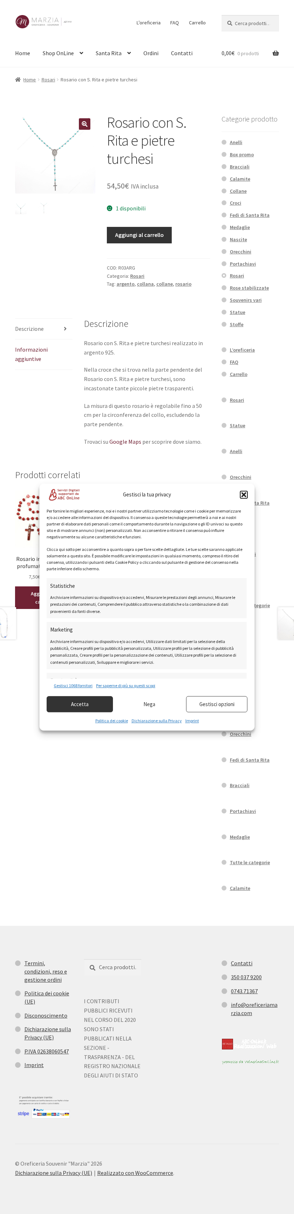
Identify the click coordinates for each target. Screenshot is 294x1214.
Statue (237, 312)
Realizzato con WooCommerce (135, 1172)
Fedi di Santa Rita (250, 215)
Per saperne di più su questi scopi (125, 685)
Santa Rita (109, 53)
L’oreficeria (149, 22)
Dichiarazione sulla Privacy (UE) (53, 1172)
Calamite (240, 179)
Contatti (182, 53)
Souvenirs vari (246, 300)
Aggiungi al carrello (139, 234)
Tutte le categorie (250, 862)
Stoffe (236, 324)
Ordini (150, 53)
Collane (238, 191)
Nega (149, 704)
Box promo (242, 154)
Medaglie (240, 227)
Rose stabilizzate (249, 288)
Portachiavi (243, 264)
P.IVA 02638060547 (46, 1051)
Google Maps (125, 441)
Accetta (80, 704)
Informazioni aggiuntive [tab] (31, 354)
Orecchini (240, 251)
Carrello (197, 22)
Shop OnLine (58, 53)
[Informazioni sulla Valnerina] (250, 1062)
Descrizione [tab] (29, 328)
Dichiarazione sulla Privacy (157, 720)
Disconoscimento (45, 1015)
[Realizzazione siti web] (249, 1044)
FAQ (174, 22)
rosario (183, 284)
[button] (243, 494)
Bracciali (240, 166)
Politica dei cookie (111, 720)
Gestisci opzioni (216, 704)
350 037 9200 (246, 977)
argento (125, 284)
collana (145, 284)
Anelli (236, 142)
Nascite (238, 239)
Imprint (192, 720)
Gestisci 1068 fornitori (73, 685)
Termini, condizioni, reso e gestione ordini (45, 971)
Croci (235, 203)
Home (22, 53)
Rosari (48, 79)
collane (164, 284)
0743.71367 (244, 991)
